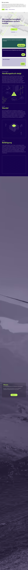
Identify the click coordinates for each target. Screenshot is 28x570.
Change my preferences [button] (12, 9)
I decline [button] (6, 9)
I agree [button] (3, 9)
